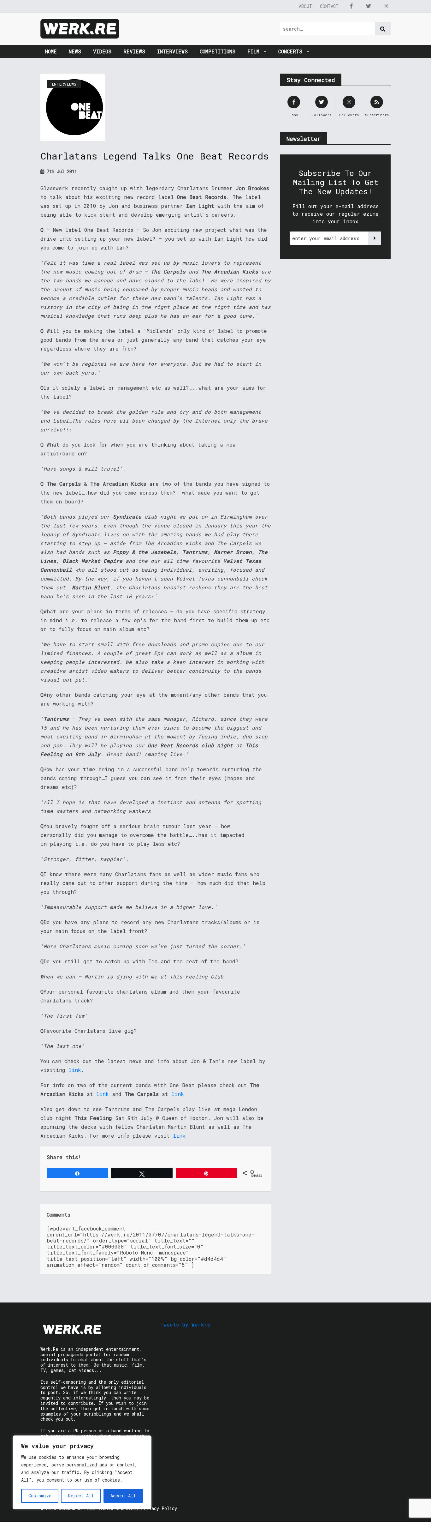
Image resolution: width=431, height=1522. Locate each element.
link (74, 1070)
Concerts (291, 51)
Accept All (123, 1496)
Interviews (172, 51)
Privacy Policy (159, 1508)
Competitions (217, 51)
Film (255, 51)
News (75, 51)
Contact (329, 6)
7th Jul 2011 (60, 171)
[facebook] (351, 6)
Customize (39, 1496)
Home (51, 51)
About (305, 6)
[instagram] (386, 6)
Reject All (81, 1496)
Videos (102, 51)
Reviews (134, 51)
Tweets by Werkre (185, 1324)
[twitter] (368, 6)
